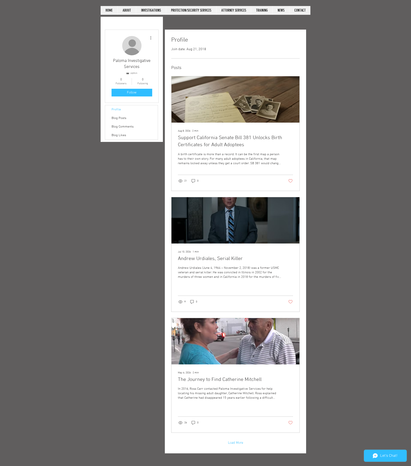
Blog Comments (123, 127)
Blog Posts (119, 118)
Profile (116, 109)
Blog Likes (119, 135)
